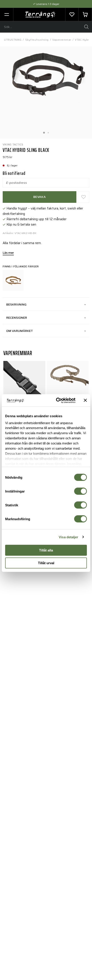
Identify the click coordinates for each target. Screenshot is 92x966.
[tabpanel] (46, 92)
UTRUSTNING (12, 40)
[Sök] (86, 26)
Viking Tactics (13, 144)
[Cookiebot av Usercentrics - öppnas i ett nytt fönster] (56, 400)
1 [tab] (44, 131)
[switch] (80, 491)
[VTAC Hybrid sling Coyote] (13, 280)
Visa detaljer (68, 537)
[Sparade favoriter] (72, 14)
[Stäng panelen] (85, 400)
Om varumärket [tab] (19, 330)
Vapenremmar (61, 40)
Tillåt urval (46, 563)
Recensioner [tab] (16, 317)
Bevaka (39, 196)
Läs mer (8, 253)
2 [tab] (48, 131)
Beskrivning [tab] (16, 304)
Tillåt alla (46, 550)
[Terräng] (40, 14)
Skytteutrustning (37, 40)
